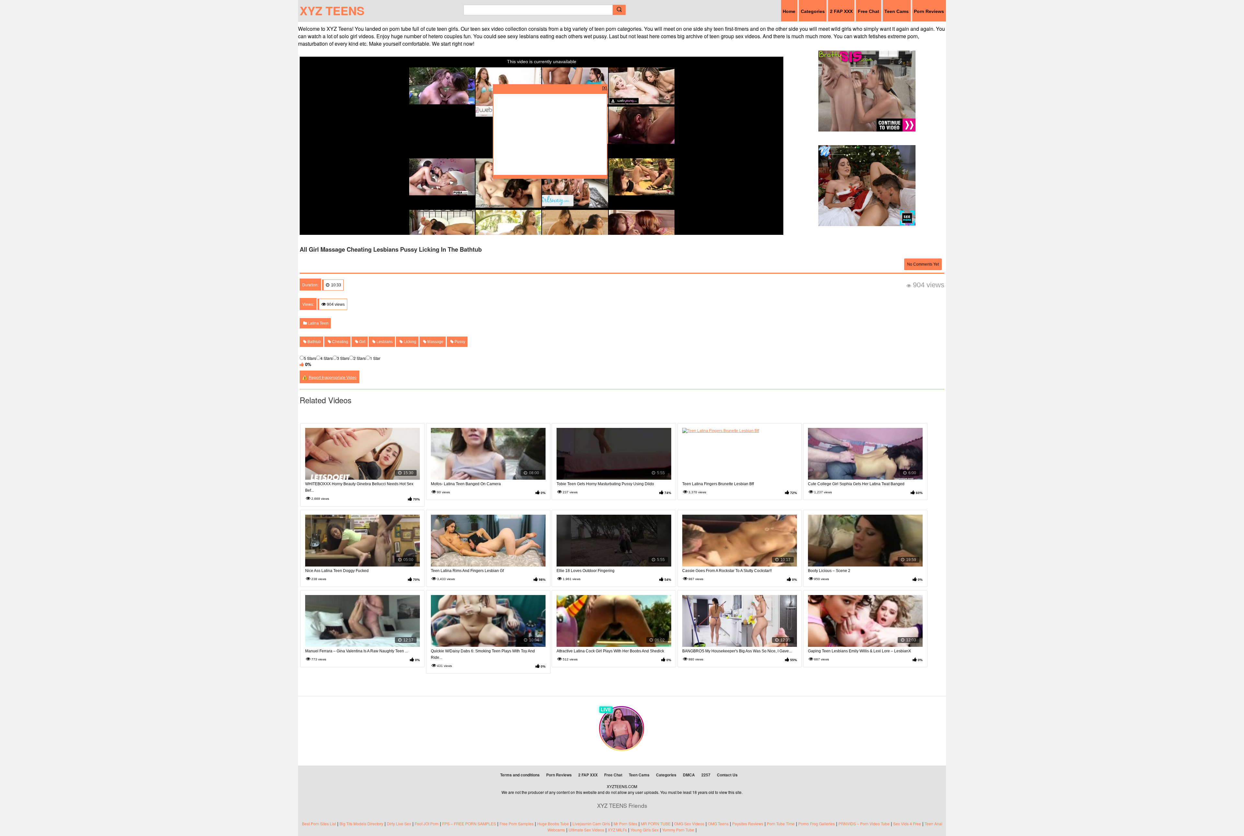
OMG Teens (718, 823)
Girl (361, 341)
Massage (434, 341)
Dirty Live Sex (399, 823)
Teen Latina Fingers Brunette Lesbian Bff (718, 484)
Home (789, 11)
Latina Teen (317, 323)
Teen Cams (896, 11)
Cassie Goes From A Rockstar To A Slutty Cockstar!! (727, 570)
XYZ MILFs (617, 829)
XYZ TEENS (332, 10)
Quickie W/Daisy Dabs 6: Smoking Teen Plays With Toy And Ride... (483, 654)
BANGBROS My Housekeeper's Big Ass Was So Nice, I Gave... (737, 651)
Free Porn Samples (517, 823)
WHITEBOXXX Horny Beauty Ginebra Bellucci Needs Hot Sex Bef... (359, 487)
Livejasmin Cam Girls (591, 823)
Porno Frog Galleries (816, 823)
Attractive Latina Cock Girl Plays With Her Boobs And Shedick (610, 651)
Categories (813, 11)
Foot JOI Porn (427, 823)
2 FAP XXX (841, 11)
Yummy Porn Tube (678, 829)
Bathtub (313, 341)
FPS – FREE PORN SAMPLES (469, 823)
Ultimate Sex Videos (586, 829)
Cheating (339, 341)
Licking (409, 341)
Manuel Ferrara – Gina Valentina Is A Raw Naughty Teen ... (356, 651)
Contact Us (727, 775)
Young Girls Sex (644, 829)
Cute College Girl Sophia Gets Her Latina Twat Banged (856, 484)
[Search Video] (619, 10)
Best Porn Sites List (319, 823)
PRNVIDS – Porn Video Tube (864, 823)
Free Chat (868, 11)
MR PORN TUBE (656, 823)
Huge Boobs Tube (553, 823)
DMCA (689, 775)
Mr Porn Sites (625, 823)
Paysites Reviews (747, 823)
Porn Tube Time (781, 823)
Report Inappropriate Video (333, 377)
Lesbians (384, 341)
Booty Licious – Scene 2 (829, 570)
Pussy (459, 341)
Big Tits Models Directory (361, 823)
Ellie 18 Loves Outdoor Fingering (586, 570)
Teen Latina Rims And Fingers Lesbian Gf (467, 570)
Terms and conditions (520, 775)
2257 (705, 775)
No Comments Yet (923, 264)
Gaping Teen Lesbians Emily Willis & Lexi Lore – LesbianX (859, 651)
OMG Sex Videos (689, 823)
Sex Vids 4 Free (907, 823)
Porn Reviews (929, 11)
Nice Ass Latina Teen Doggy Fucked (337, 570)
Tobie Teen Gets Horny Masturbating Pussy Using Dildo (605, 484)
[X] (604, 87)
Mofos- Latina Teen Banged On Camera (466, 484)
